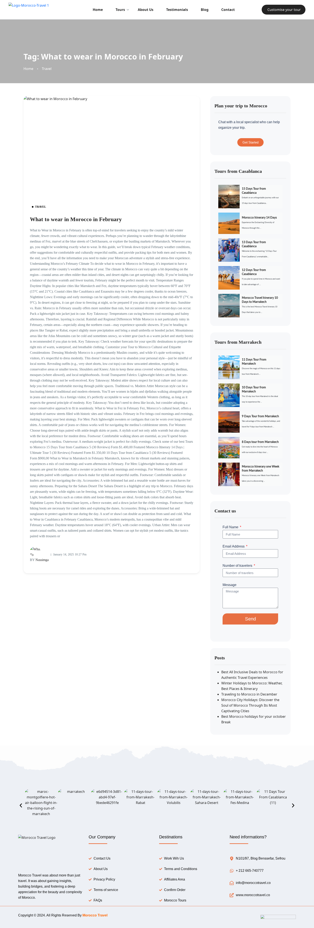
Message (229, 585)
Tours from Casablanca (238, 171)
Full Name (231, 527)
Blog (204, 9)
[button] (20, 805)
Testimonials (177, 9)
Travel (46, 69)
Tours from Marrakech (237, 342)
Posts (219, 657)
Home (98, 9)
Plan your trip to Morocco (240, 105)
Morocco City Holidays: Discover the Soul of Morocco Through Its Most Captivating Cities (250, 705)
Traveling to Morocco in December (249, 694)
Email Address (234, 546)
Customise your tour (284, 9)
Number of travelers (238, 565)
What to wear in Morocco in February (76, 219)
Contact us (225, 511)
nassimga (39, 560)
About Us (145, 9)
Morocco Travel (94, 915)
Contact (228, 9)
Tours (120, 9)
